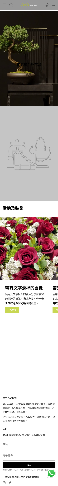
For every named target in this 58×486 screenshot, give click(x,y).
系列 (29, 75)
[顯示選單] (4, 4)
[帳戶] (47, 4)
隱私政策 (40, 469)
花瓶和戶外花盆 (29, 65)
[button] (11, 4)
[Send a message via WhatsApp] (51, 473)
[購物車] (53, 4)
